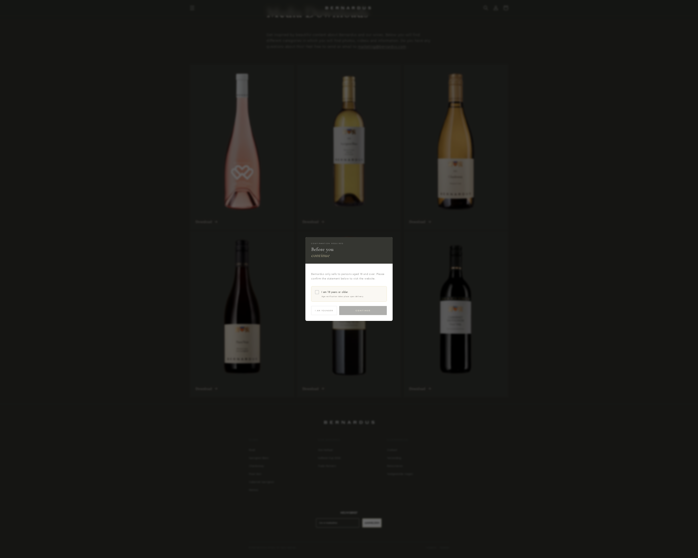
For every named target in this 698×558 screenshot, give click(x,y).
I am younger (324, 310)
